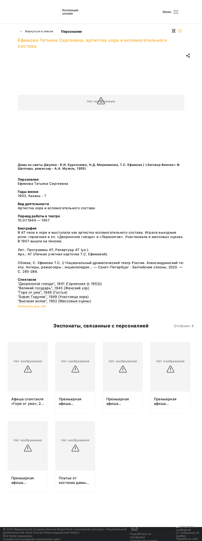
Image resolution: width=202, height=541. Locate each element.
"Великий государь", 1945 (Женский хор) (53, 288)
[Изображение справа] (180, 30)
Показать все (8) (32, 306)
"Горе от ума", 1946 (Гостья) (42, 292)
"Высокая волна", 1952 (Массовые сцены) (54, 301)
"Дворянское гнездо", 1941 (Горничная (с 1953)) (60, 284)
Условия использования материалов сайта (31, 539)
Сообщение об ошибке (187, 534)
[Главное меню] (175, 12)
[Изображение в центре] (173, 30)
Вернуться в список (38, 31)
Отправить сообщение (185, 528)
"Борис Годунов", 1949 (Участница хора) (53, 297)
